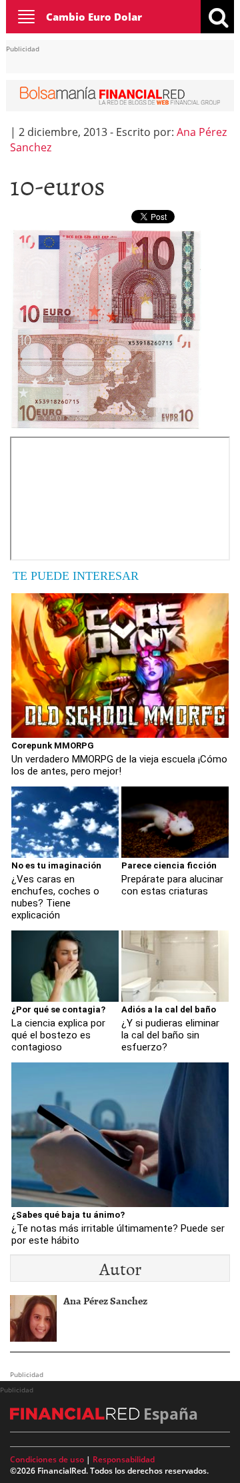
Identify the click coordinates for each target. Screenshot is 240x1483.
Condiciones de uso (47, 1459)
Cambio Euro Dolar (94, 16)
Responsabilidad (124, 1459)
